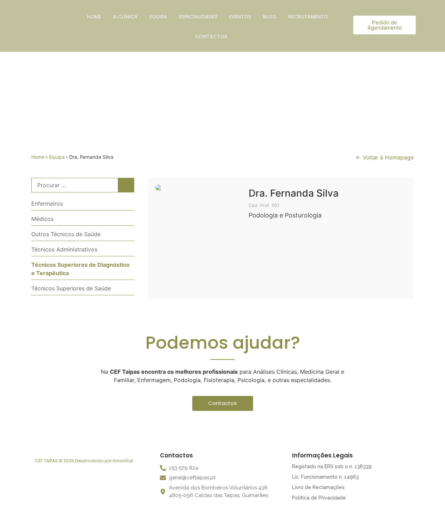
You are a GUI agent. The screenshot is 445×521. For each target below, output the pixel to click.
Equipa (158, 16)
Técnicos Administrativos (64, 249)
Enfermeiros (47, 203)
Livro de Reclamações (318, 487)
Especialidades (198, 16)
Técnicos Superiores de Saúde (71, 288)
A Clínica (125, 16)
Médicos (42, 218)
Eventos (240, 16)
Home (94, 16)
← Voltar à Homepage (385, 157)
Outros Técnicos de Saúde (65, 234)
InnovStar (123, 461)
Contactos (211, 36)
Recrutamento (308, 16)
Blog (269, 16)
